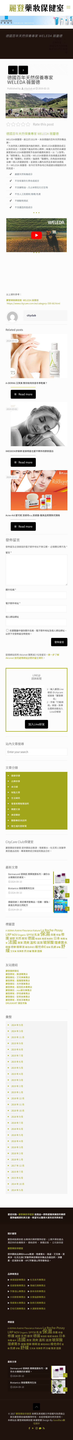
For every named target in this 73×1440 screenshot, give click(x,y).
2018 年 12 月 (17, 1098)
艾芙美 (13, 951)
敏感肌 (50, 938)
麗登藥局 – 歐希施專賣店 (18, 996)
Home (58, 39)
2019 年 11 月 (17, 1037)
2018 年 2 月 (17, 1153)
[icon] (40, 1428)
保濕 (45, 933)
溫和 (33, 942)
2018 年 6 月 (17, 1128)
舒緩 (24, 1347)
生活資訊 (15, 798)
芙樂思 (20, 951)
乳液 (37, 935)
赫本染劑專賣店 (37, 1291)
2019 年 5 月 (17, 1067)
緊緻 (48, 947)
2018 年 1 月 (17, 1159)
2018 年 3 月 (17, 1147)
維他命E (40, 947)
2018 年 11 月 (17, 1104)
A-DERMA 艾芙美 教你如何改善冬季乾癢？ (26, 383)
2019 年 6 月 (17, 1061)
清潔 (20, 943)
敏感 (44, 938)
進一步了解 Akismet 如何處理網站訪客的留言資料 (32, 656)
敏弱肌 (38, 938)
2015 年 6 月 (17, 1177)
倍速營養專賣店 (17, 1285)
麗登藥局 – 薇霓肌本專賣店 (19, 987)
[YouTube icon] (33, 1428)
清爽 (26, 942)
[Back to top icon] (36, 1406)
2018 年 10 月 (17, 1110)
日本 (56, 938)
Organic (22, 934)
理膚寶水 (60, 942)
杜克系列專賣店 (37, 1279)
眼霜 (8, 947)
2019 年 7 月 (17, 1055)
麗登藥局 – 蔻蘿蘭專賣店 (18, 980)
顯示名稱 (11, 589)
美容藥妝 (15, 814)
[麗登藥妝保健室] (36, 8)
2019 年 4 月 (17, 1073)
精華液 (20, 947)
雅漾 (34, 951)
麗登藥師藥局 (12, 970)
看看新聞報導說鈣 (20, 803)
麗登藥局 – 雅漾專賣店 (17, 974)
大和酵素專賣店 (17, 1297)
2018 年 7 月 (17, 1122)
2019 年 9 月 (17, 1043)
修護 (11, 1335)
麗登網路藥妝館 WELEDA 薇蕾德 (22, 300)
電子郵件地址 (13, 603)
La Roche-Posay (52, 930)
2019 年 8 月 (17, 1049)
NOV (14, 935)
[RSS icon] (43, 1428)
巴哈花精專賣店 (17, 1308)
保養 (53, 934)
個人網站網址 (12, 616)
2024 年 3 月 (17, 1031)
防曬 (29, 951)
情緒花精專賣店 (37, 1285)
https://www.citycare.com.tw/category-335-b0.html (33, 303)
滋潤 (40, 942)
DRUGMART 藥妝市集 (16, 1003)
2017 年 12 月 (17, 1165)
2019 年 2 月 (17, 1086)
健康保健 (15, 775)
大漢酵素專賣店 (37, 1308)
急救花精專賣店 (37, 1302)
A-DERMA (10, 930)
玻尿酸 (48, 942)
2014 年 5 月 (17, 1190)
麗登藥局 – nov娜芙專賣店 (19, 990)
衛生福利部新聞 (19, 826)
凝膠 (12, 938)
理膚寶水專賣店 (17, 1302)
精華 (13, 947)
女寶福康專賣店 (37, 1297)
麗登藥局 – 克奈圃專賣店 (18, 983)
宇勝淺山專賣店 (17, 1291)
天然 (18, 938)
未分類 (14, 786)
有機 (62, 938)
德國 (31, 937)
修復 (58, 934)
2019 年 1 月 (17, 1092)
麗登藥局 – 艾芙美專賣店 (18, 977)
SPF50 (30, 934)
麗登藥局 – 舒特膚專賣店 (18, 993)
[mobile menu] (68, 7)
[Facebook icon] (29, 1428)
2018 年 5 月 (17, 1135)
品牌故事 (56, 42)
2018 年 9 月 (17, 1116)
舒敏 (59, 947)
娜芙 (24, 938)
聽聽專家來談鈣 (19, 820)
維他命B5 (29, 947)
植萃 (14, 1340)
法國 (12, 942)
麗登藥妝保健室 (23, 1413)
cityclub (28, 88)
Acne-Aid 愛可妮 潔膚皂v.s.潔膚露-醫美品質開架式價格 (33, 515)
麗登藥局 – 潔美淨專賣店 (18, 999)
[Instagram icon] (36, 1428)
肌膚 (53, 947)
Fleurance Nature (31, 930)
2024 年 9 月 (17, 1025)
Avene (18, 930)
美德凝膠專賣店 (17, 1279)
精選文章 (15, 809)
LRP (8, 934)
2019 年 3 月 (17, 1080)
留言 (9, 552)
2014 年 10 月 (17, 1183)
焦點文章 (15, 792)
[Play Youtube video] (36, 235)
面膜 (39, 951)
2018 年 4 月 (17, 1141)
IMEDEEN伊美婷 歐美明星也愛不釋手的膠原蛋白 (29, 451)
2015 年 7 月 (17, 1171)
